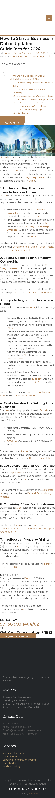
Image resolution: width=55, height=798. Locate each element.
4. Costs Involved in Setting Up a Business (36, 99)
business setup (15, 358)
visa (18, 525)
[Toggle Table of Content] (2, 72)
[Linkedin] (15, 789)
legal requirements (37, 177)
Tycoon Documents (31, 56)
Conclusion (23, 113)
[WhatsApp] (44, 789)
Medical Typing (11, 766)
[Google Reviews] (23, 789)
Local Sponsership (13, 756)
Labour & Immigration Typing (19, 759)
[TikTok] (27, 789)
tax (47, 223)
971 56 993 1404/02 (19, 624)
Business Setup (12, 53)
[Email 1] (40, 789)
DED (10, 328)
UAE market (32, 216)
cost (7, 410)
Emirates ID (9, 763)
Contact (14, 56)
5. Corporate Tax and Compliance (32, 103)
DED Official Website (25, 395)
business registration (38, 392)
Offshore (12, 230)
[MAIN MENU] (49, 18)
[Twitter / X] (31, 789)
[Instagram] (19, 789)
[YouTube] (36, 789)
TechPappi (33, 793)
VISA (42, 53)
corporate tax (16, 472)
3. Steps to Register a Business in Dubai (35, 96)
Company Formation (14, 753)
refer (15, 292)
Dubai (46, 56)
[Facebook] (10, 789)
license (24, 451)
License (37, 378)
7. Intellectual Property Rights (30, 110)
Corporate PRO (30, 53)
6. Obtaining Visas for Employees (32, 106)
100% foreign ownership (35, 226)
